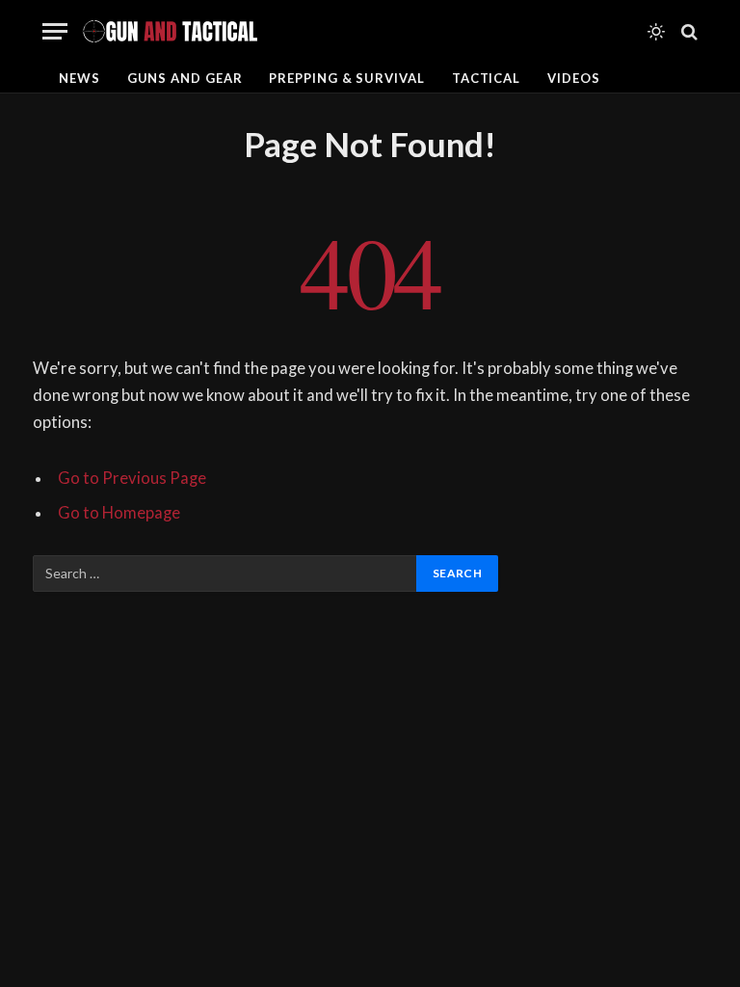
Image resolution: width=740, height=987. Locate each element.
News (79, 78)
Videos (573, 78)
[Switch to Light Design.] (656, 31)
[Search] (687, 31)
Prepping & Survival (346, 78)
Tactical (486, 78)
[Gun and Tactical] (169, 31)
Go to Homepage (119, 512)
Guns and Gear (185, 78)
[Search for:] (225, 573)
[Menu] (54, 31)
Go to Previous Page (132, 478)
